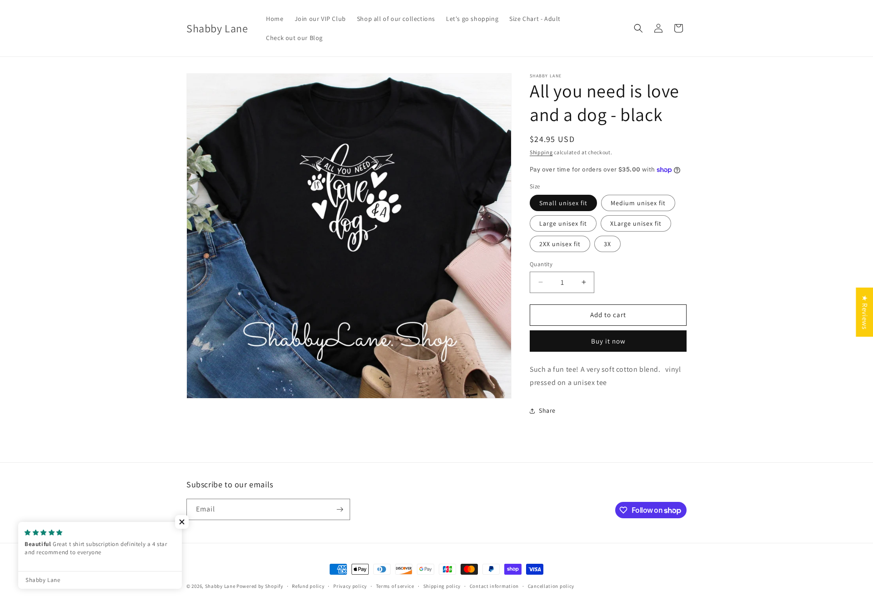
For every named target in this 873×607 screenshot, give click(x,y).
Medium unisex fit (638, 203)
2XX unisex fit (560, 244)
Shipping (541, 152)
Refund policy (308, 586)
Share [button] (547, 410)
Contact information (494, 586)
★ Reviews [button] (864, 312)
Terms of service (395, 586)
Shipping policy (442, 586)
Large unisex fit (563, 223)
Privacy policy (350, 586)
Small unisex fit (563, 203)
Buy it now (608, 341)
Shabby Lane (220, 586)
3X (607, 244)
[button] (638, 28)
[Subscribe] (340, 509)
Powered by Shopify (259, 586)
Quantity (541, 264)
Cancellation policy (551, 586)
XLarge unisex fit (636, 223)
